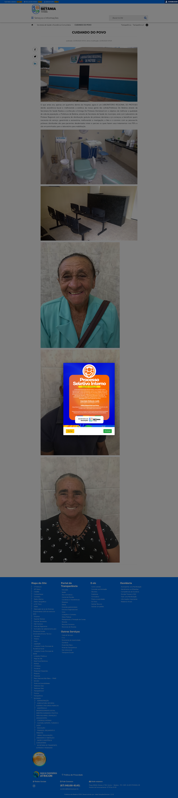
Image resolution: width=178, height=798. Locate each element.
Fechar (70, 431)
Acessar (107, 431)
